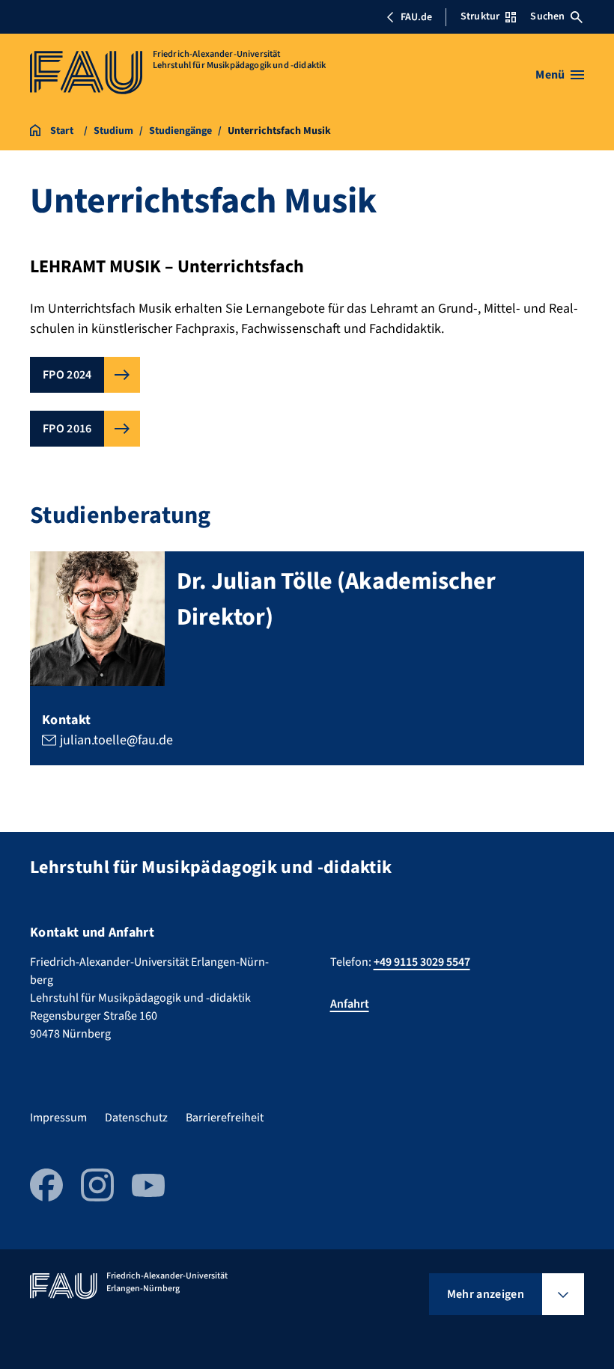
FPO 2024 (67, 375)
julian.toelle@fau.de (116, 740)
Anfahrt (349, 1004)
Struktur (479, 16)
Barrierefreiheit (225, 1117)
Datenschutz (136, 1117)
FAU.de (416, 17)
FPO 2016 (67, 428)
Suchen (547, 16)
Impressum (58, 1117)
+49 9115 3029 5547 (422, 962)
